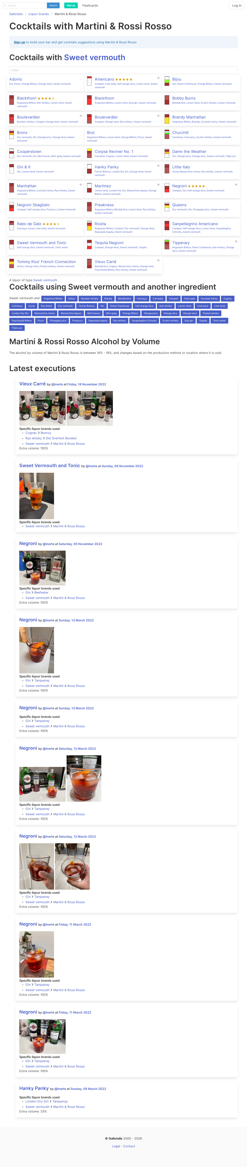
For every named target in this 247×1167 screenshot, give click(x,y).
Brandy (196, 121)
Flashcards (90, 5)
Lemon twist (142, 83)
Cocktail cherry (209, 121)
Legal (116, 1146)
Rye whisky (126, 121)
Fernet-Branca (103, 171)
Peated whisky (48, 266)
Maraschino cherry (190, 171)
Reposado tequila (104, 231)
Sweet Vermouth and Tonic (49, 465)
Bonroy (46, 433)
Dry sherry (14, 83)
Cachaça (22, 228)
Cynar (175, 171)
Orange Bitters (29, 83)
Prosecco (52, 209)
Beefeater (41, 592)
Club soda (110, 83)
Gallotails (16, 14)
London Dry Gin (120, 171)
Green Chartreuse (186, 83)
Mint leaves (44, 156)
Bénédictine (178, 102)
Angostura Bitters (26, 102)
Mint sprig (56, 156)
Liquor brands (39, 14)
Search (53, 5)
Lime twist (41, 228)
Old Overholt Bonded (61, 438)
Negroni (28, 543)
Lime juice (189, 137)
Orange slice (199, 156)
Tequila (143, 247)
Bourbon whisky (25, 121)
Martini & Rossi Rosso (69, 444)
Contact (129, 1146)
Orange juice (44, 137)
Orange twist (45, 83)
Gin (174, 83)
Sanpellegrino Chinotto (144, 320)
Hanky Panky (34, 1088)
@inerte (57, 384)
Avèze (20, 266)
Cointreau (177, 137)
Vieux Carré (32, 384)
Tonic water (61, 247)
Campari (99, 83)
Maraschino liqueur (137, 190)
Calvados (100, 156)
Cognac (110, 156)
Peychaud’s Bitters (105, 269)
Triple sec (231, 156)
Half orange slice (126, 83)
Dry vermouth (24, 137)
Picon (141, 137)
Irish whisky (43, 102)
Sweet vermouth (94, 57)
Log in (236, 5)
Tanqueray (42, 680)
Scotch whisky (209, 102)
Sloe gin (133, 102)
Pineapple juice (201, 209)
